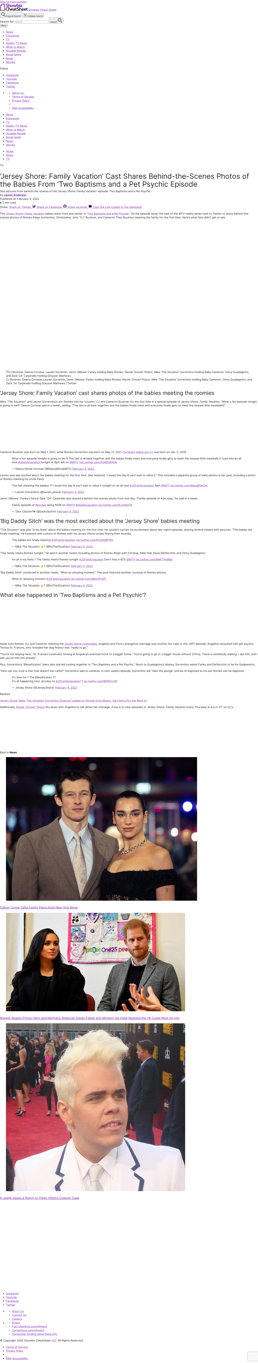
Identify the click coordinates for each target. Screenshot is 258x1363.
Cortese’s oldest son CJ (138, 452)
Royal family (13, 54)
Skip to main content (13, 1)
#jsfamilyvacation (29, 462)
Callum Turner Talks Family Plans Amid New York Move (39, 907)
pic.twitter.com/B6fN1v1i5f (101, 681)
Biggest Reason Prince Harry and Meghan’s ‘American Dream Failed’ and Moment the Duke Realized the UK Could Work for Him (90, 1018)
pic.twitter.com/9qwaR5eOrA (189, 485)
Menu (4, 25)
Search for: (7, 21)
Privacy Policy (20, 100)
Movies (10, 62)
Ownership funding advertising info (34, 1334)
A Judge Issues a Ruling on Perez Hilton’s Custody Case (39, 1198)
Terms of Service (23, 96)
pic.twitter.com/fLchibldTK (115, 505)
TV (8, 39)
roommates (80, 643)
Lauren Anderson (15, 195)
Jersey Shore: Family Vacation (25, 213)
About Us (18, 93)
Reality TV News (16, 43)
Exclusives (12, 35)
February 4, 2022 (83, 468)
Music (9, 58)
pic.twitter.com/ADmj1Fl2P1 (88, 578)
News (9, 32)
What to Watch (15, 47)
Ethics (16, 1322)
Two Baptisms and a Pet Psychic (108, 213)
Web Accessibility (23, 108)
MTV (230, 707)
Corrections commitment (28, 1330)
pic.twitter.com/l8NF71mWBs (154, 559)
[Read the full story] (101, 899)
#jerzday (40, 505)
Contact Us (19, 1315)
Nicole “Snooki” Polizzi (30, 707)
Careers (17, 1319)
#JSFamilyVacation (142, 485)
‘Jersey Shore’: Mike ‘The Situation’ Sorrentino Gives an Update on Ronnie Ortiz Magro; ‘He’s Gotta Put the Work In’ (73, 700)
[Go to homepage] (14, 1287)
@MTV (74, 462)
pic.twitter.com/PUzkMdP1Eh (94, 540)
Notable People (16, 50)
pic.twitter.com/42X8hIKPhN (98, 462)
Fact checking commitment (29, 1326)
